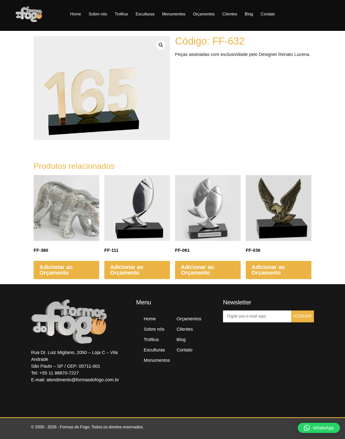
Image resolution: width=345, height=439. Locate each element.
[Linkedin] (66, 397)
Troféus (121, 14)
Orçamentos (204, 14)
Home (75, 14)
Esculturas (145, 14)
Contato (268, 14)
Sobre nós (98, 14)
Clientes (229, 14)
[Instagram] (51, 397)
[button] (328, 14)
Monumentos (173, 14)
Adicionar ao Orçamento (55, 270)
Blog (249, 14)
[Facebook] (36, 397)
